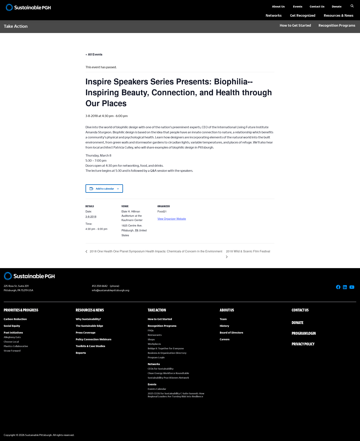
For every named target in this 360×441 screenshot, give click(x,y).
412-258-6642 (99, 285)
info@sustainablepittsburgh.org (110, 290)
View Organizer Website (172, 218)
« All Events (94, 54)
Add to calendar (105, 188)
